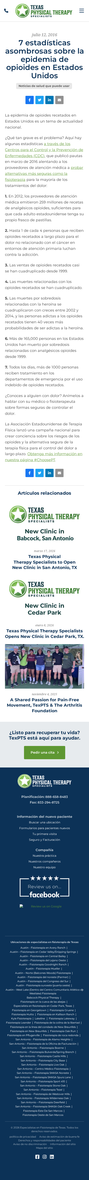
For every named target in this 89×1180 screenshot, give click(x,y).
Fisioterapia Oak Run (63, 1031)
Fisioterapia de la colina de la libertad (57, 1022)
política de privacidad (23, 1136)
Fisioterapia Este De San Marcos (43, 1110)
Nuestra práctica (44, 856)
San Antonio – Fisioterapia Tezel (43, 1089)
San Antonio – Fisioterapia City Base (43, 1060)
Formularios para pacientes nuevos (44, 828)
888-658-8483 (56, 797)
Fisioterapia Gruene (62, 1010)
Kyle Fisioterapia (21, 1018)
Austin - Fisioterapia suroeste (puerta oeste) (43, 985)
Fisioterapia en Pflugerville (23, 1035)
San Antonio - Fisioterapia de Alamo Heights (43, 1039)
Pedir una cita (43, 752)
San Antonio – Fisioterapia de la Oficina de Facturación (42, 1043)
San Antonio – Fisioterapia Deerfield (43, 1102)
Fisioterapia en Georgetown (29, 1010)
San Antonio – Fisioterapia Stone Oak (43, 1085)
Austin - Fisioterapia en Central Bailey (43, 956)
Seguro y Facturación (44, 840)
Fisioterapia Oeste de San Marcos (43, 1114)
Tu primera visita (44, 834)
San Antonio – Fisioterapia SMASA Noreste (43, 1072)
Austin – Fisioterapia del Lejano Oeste (43, 960)
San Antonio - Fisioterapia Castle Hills (43, 1056)
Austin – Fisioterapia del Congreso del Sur (43, 981)
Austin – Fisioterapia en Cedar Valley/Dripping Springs (43, 951)
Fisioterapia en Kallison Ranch (55, 1014)
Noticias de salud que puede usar (44, 86)
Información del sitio (63, 1144)
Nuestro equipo (44, 867)
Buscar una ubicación (44, 822)
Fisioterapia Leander (18, 1022)
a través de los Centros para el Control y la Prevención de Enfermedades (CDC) (44, 150)
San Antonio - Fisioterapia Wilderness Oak (43, 1098)
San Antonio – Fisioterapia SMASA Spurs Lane (43, 1077)
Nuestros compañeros (45, 861)
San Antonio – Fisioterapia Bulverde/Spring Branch (43, 1052)
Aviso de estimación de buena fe (59, 1136)
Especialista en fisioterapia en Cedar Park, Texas (43, 1005)
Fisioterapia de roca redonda (60, 1035)
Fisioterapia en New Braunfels (28, 1031)
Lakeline (40, 1018)
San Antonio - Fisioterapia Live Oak (42, 1064)
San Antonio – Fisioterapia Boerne (43, 1047)
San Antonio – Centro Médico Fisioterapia (43, 1068)
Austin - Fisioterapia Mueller (43, 968)
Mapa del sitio (44, 1147)
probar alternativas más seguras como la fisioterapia (44, 173)
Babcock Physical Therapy (43, 997)
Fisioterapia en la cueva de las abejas (42, 1001)
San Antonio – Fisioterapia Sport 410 (43, 1081)
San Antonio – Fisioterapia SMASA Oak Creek (42, 1106)
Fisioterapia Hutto (23, 1014)
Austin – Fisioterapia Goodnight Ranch (43, 964)
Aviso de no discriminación (30, 1144)
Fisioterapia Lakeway (62, 1018)
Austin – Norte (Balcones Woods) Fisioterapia (43, 972)
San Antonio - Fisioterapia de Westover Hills (43, 1094)
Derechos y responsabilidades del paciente (44, 1140)
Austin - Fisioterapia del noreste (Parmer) (42, 977)
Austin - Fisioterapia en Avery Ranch (42, 947)
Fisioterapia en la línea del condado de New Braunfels (43, 1026)
